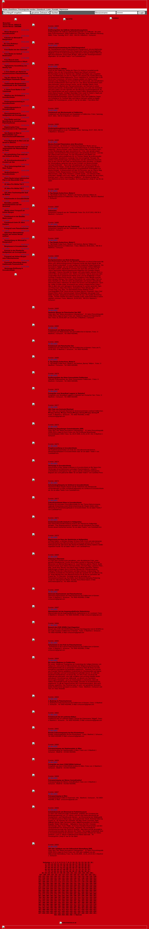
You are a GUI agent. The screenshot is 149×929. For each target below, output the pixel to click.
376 (94, 904)
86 (73, 871)
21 (58, 864)
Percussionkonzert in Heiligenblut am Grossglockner (14, 114)
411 (55, 909)
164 (87, 880)
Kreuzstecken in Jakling (57, 68)
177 (79, 881)
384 (67, 906)
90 (85, 871)
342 (79, 901)
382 (59, 906)
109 (48, 875)
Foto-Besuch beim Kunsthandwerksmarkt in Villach (14, 60)
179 (87, 881)
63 (49, 869)
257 (39, 892)
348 (43, 902)
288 (43, 895)
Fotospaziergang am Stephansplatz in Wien (65, 748)
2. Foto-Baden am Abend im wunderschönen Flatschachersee (15, 72)
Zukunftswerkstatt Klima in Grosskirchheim (65, 502)
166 (94, 880)
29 (82, 864)
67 (61, 869)
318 (43, 899)
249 (67, 890)
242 (39, 890)
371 (75, 904)
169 (47, 881)
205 (71, 885)
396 (55, 908)
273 (43, 894)
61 (88, 868)
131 (75, 876)
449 (87, 913)
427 (59, 911)
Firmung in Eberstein (56, 559)
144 (67, 878)
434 (87, 911)
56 (73, 868)
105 (87, 873)
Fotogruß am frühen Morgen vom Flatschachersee (14, 257)
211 (95, 885)
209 (87, 885)
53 (64, 868)
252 (79, 890)
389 (87, 906)
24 (67, 864)
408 (43, 909)
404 (87, 908)
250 (71, 890)
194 (87, 883)
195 (90, 883)
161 (75, 880)
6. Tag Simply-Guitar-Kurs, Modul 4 (61, 193)
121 (94, 875)
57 (76, 868)
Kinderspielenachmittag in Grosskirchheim (13, 102)
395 (51, 908)
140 (51, 878)
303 (43, 897)
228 (43, 888)
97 (58, 873)
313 (83, 897)
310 (71, 897)
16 (91, 862)
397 (59, 908)
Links (49, 9)
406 (94, 908)
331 (94, 899)
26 (73, 864)
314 (87, 897)
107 (40, 875)
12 (79, 862)
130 (71, 876)
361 (94, 902)
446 (75, 913)
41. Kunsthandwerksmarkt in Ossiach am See (14, 161)
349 (47, 902)
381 (55, 906)
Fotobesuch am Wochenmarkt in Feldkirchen (65, 112)
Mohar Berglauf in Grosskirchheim (10, 32)
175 (71, 881)
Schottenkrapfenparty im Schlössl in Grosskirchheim (68, 485)
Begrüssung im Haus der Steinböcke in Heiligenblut (68, 539)
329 (87, 899)
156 (55, 880)
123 (43, 876)
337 (59, 901)
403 (83, 908)
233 (63, 888)
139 (47, 878)
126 (55, 876)
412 (59, 909)
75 (85, 869)
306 (55, 897)
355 (71, 902)
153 (43, 880)
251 (75, 890)
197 (40, 885)
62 (46, 869)
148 (83, 878)
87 (76, 871)
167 (39, 881)
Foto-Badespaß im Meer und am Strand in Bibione (15, 141)
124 (47, 876)
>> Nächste (77, 915)
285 (90, 894)
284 (87, 894)
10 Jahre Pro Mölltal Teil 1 (14, 188)
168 (43, 881)
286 (94, 894)
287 (39, 895)
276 (55, 894)
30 (85, 864)
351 (55, 902)
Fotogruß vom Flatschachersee (16, 228)
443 (63, 913)
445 (71, 913)
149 (87, 878)
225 (90, 887)
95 (52, 873)
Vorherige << (48, 862)
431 (75, 911)
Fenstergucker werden (27, 9)
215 (51, 887)
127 (59, 876)
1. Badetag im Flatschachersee (60, 701)
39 (67, 866)
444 (67, 913)
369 (67, 904)
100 (67, 873)
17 (46, 864)
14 (85, 862)
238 (83, 888)
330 (90, 899)
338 (63, 901)
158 (63, 880)
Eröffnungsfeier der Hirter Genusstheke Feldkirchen (68, 377)
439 (47, 913)
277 (59, 894)
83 (64, 871)
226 (94, 887)
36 (58, 866)
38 (64, 866)
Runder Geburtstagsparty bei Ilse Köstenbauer (66, 732)
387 (79, 906)
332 (39, 901)
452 (55, 915)
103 (79, 873)
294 (67, 895)
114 (67, 875)
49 (52, 868)
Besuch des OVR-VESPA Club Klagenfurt (63, 627)
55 (70, 868)
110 (52, 875)
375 (90, 904)
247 (59, 890)
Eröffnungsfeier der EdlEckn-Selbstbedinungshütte (68, 30)
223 (83, 887)
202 (59, 885)
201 (55, 885)
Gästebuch (41, 9)
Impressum (64, 9)
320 (51, 899)
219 (67, 887)
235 (71, 888)
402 (79, 908)
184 (47, 883)
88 (79, 871)
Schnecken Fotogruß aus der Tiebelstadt (63, 226)
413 (63, 909)
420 (90, 909)
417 (79, 909)
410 (51, 909)
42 (76, 866)
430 (71, 911)
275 (51, 894)
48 (49, 868)
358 (83, 902)
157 (59, 880)
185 (51, 883)
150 (90, 878)
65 (55, 869)
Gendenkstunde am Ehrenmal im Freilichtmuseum (67, 812)
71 (73, 869)
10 (73, 862)
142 (59, 878)
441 (55, 913)
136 (94, 876)
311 (75, 897)
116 (75, 875)
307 (59, 897)
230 (51, 888)
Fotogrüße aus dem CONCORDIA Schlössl (64, 764)
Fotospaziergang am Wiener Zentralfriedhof (65, 780)
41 (73, 866)
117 (78, 875)
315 (90, 897)
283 (83, 894)
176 (75, 881)
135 (90, 876)
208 (83, 885)
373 (83, 904)
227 (39, 888)
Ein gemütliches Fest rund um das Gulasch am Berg (15, 155)
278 (63, 894)
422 (39, 911)
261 (55, 892)
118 (82, 875)
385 (71, 906)
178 (83, 881)
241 (94, 888)
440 (51, 913)
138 (43, 878)
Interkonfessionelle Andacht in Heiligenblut (64, 522)
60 (85, 868)
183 (43, 883)
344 (87, 901)
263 (63, 892)
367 (59, 904)
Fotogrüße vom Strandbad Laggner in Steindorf (66, 393)
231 (55, 888)
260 (51, 892)
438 (43, 913)
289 (47, 895)
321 (55, 899)
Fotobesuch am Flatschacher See (61, 346)
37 (61, 866)
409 (47, 909)
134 (87, 876)
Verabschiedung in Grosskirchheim (10, 173)
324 (67, 899)
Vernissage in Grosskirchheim (59, 465)
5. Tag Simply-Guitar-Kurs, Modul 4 (61, 362)
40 (70, 866)
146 (75, 878)
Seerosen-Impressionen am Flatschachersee (65, 594)
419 (87, 909)
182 (39, 883)
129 (67, 876)
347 (39, 902)
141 (55, 878)
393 (43, 908)
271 (94, 892)
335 (51, 901)
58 (79, 868)
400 (71, 908)
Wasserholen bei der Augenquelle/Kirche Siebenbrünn (69, 611)
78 (49, 871)
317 (39, 899)
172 (59, 881)
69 (67, 869)
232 (59, 888)
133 (83, 876)
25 (70, 864)
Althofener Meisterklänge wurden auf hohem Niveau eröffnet (13, 234)
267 (79, 892)
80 (55, 871)
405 (90, 908)
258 (43, 892)
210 (91, 885)
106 (91, 873)
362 (39, 904)
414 (67, 909)
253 (83, 890)
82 (61, 871)
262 (59, 892)
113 (63, 875)
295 (71, 895)
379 (47, 906)
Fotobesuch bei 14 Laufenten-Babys (62, 717)
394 (47, 908)
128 (63, 876)
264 (67, 892)
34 (52, 866)
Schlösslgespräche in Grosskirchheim (11, 108)
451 (94, 913)
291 (55, 895)
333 (43, 901)
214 (47, 887)
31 (88, 864)
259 (47, 892)
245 (51, 890)
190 (71, 883)
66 (58, 869)
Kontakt (55, 9)
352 (59, 902)
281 (75, 894)
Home (5, 9)
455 (67, 915)
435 (90, 911)
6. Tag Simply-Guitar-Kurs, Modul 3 (61, 242)
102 (75, 873)
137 (39, 878)
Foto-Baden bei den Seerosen (15, 49)
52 (61, 868)
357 (79, 902)
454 (63, 915)
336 (55, 901)
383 (63, 906)
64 (52, 869)
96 (55, 873)
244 (47, 890)
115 (71, 875)
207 (79, 885)
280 (71, 894)
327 (79, 899)
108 (44, 875)
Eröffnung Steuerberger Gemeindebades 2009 (65, 429)
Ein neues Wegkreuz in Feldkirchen (61, 662)
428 (63, 911)
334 (47, 901)
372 (79, 904)
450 (90, 913)
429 (67, 911)
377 (39, 906)
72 (76, 869)
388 (83, 906)
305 (51, 897)
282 (79, 894)
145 (71, 878)
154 (47, 880)
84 (67, 871)
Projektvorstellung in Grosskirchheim (62, 448)
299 (87, 895)
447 (79, 913)
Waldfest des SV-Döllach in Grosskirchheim (13, 96)
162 (79, 880)
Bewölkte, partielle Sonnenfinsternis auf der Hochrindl (12, 204)
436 (94, 911)
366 (55, 904)
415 (71, 909)
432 (79, 911)
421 (94, 909)
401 (75, 908)
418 (83, 909)
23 (64, 864)
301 (94, 895)
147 (79, 878)
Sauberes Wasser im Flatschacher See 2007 (64, 312)
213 (43, 887)
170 (51, 881)
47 (46, 868)
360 (90, 902)
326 (75, 899)
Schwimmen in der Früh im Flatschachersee (65, 645)
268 (83, 892)
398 (63, 908)
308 (63, 897)
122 (39, 876)
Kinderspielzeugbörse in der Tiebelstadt (63, 128)
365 (51, 904)
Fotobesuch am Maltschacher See (61, 330)
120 (90, 875)
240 (90, 888)
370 (71, 904)
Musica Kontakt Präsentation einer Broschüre (65, 144)
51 (58, 868)
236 (75, 888)
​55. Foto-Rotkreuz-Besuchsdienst (10, 44)
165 (90, 880)
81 (58, 871)
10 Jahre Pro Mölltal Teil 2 (14, 184)
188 (63, 883)
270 (90, 892)
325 (71, 899)
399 (67, 908)
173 (63, 881)
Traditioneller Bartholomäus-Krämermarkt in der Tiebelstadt (14, 84)
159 (67, 880)
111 (56, 875)
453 (59, 915)
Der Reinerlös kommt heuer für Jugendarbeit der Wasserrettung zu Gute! (15, 148)
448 (83, 913)
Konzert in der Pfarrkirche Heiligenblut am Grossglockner (14, 251)
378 (43, 906)
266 (75, 892)
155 (51, 880)
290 (51, 895)
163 (83, 880)
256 (94, 890)
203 (63, 885)
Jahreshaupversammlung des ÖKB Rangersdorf (66, 47)
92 (43, 873)
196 (94, 883)
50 (55, 868)
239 (87, 888)
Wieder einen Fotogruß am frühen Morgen (13, 211)
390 (90, 906)
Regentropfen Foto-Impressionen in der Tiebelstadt (14, 128)
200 (51, 885)
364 (47, 904)
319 (47, 899)
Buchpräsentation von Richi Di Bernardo (63, 260)
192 (79, 883)
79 (52, 871)
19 (52, 864)
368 (63, 904)
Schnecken (52, 210)
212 (39, 887)
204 (67, 885)
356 (75, 902)
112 (59, 875)
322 (59, 899)
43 (79, 866)
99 (64, 873)
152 (39, 880)
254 (87, 890)
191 (75, 883)
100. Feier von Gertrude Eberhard (60, 409)
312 (79, 897)
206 (75, 885)
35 (55, 866)
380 (51, 906)
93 (46, 873)
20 (55, 864)
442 (59, 913)
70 (70, 869)
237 (79, 888)
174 (67, 881)
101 (71, 873)
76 (88, 869)
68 (64, 869)
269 (87, 892)
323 (63, 899)
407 (40, 909)
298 (83, 895)
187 (59, 883)
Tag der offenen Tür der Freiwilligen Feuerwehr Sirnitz (13, 78)
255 (90, 890)
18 (49, 864)
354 (67, 902)
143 (63, 878)
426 (55, 911)
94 (49, 873)
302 (40, 897)
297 (79, 895)
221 (75, 887)
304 (47, 897)
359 (87, 902)
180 (90, 881)
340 (71, 901)
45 (85, 866)
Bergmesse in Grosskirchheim (16, 246)
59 (82, 868)
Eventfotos (13, 9)
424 (47, 911)
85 (70, 871)
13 (82, 862)
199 (47, 885)
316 (94, 897)
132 (79, 876)
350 (51, 902)
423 (43, 911)
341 (75, 901)
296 (75, 895)
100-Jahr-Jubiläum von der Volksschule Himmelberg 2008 (70, 848)
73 (79, 869)
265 (71, 892)
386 (75, 906)
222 (79, 887)
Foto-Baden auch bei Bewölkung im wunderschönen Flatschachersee (14, 121)
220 (71, 887)
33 (49, 866)
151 (94, 878)
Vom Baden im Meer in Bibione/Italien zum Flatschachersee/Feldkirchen (13, 134)
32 (46, 866)
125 (51, 876)
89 (82, 871)
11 (76, 862)
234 (67, 888)
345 (90, 901)
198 (43, 885)
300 (90, 895)
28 (79, 864)
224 (87, 887)
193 (83, 883)
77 (46, 871)
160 (71, 880)
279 (67, 894)
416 (75, 909)
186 (55, 883)
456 (71, 915)
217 (59, 887)
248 (63, 890)
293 (63, 895)
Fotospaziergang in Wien (57, 796)
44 (82, 866)
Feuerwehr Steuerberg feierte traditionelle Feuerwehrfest (14, 263)
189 (67, 883)
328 (83, 899)
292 (59, 895)
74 (82, 869)
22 (61, 864)
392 (39, 908)
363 (43, 904)
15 (88, 862)
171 (55, 881)
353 (63, 902)
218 (63, 887)
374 (87, 904)
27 (76, 864)
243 (43, 890)
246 (55, 890)
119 (86, 875)
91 (88, 871)
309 (67, 897)
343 (83, 901)
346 (94, 901)
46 (88, 866)
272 (39, 894)
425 (51, 911)
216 (55, 887)
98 (61, 873)
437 (39, 913)
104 (83, 873)
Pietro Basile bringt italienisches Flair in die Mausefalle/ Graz (15, 179)
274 (47, 894)
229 (47, 888)
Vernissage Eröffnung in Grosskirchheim (12, 269)
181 (94, 881)
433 (83, 911)
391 (94, 906)
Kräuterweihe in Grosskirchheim (16, 198)
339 (67, 901)
